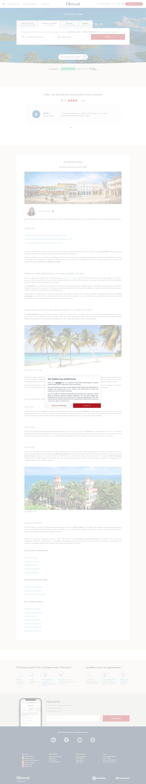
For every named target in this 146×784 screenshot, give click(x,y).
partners (59, 382)
